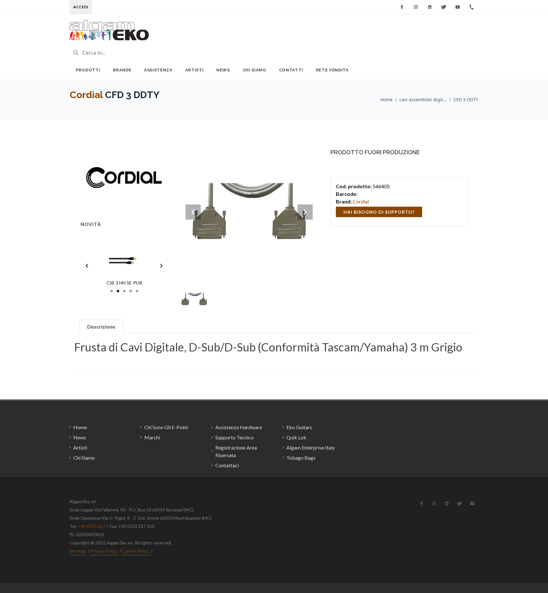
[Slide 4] (130, 291)
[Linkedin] (430, 7)
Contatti (291, 70)
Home (386, 100)
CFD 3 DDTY (465, 100)
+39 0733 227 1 (93, 526)
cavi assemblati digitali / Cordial (423, 100)
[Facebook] (402, 7)
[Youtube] (458, 7)
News (223, 70)
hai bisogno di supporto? (378, 212)
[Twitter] (444, 7)
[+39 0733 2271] (472, 7)
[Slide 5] (137, 291)
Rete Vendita (332, 70)
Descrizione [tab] (101, 326)
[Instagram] (416, 7)
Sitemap (77, 551)
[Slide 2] (118, 291)
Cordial (86, 94)
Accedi (80, 6)
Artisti (194, 70)
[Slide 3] (124, 291)
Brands (122, 70)
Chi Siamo (254, 70)
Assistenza (158, 70)
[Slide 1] (111, 291)
